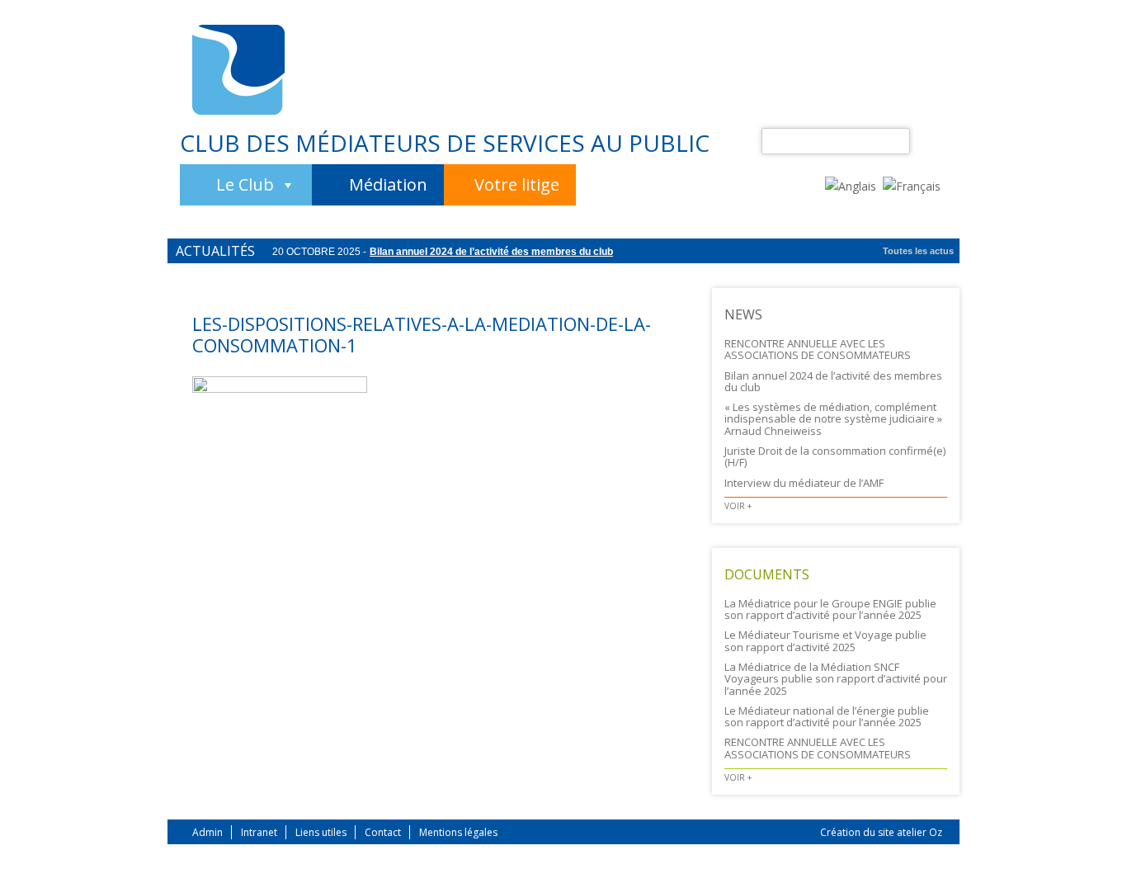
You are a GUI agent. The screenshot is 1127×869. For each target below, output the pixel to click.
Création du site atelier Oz (881, 832)
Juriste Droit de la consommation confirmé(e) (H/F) (834, 456)
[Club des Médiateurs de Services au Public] (238, 70)
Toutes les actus (918, 251)
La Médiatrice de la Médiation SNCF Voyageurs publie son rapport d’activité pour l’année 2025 (835, 678)
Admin (207, 832)
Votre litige (516, 184)
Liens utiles (321, 832)
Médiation (388, 184)
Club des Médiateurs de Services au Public (445, 142)
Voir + (738, 506)
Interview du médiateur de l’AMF (804, 482)
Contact (383, 832)
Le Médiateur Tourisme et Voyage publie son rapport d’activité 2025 (825, 640)
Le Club (245, 184)
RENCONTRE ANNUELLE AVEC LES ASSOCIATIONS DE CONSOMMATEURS (817, 349)
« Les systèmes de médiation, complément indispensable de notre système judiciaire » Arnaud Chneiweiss (833, 418)
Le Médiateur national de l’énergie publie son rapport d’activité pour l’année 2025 (826, 716)
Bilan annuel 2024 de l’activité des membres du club (491, 251)
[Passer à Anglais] (854, 184)
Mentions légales (458, 832)
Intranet (259, 832)
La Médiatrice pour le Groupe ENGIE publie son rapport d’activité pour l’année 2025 (830, 609)
